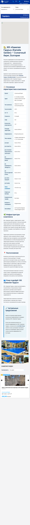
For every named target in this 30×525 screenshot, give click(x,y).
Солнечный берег (19, 9)
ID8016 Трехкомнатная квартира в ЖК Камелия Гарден (15, 387)
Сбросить (27, 15)
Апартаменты (4, 9)
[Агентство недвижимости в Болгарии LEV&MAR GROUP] (5, 1)
